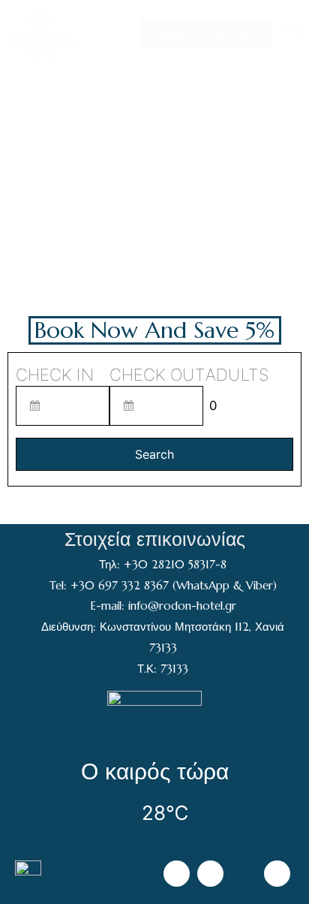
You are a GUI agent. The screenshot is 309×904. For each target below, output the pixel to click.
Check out (158, 374)
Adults (237, 374)
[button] (206, 33)
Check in (55, 374)
